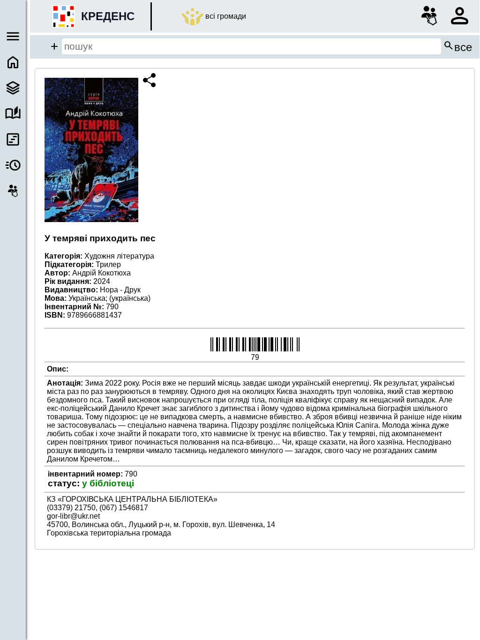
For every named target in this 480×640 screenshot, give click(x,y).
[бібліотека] (13, 114)
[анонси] (13, 165)
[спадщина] (13, 88)
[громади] (13, 191)
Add (54, 46)
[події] (13, 139)
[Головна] (13, 62)
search (457, 46)
